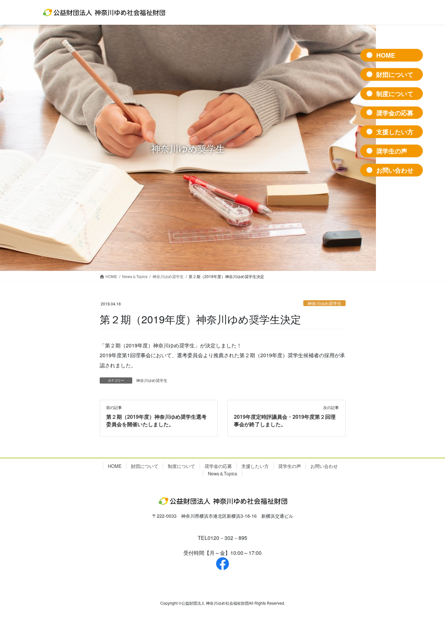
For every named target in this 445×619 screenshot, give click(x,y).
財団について (144, 466)
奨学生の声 (289, 466)
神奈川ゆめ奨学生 (324, 303)
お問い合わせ (324, 466)
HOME (115, 466)
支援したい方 (255, 466)
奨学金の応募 (218, 466)
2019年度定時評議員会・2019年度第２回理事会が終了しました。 (285, 420)
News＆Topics (222, 473)
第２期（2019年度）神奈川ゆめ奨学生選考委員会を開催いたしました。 (156, 420)
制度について (181, 466)
